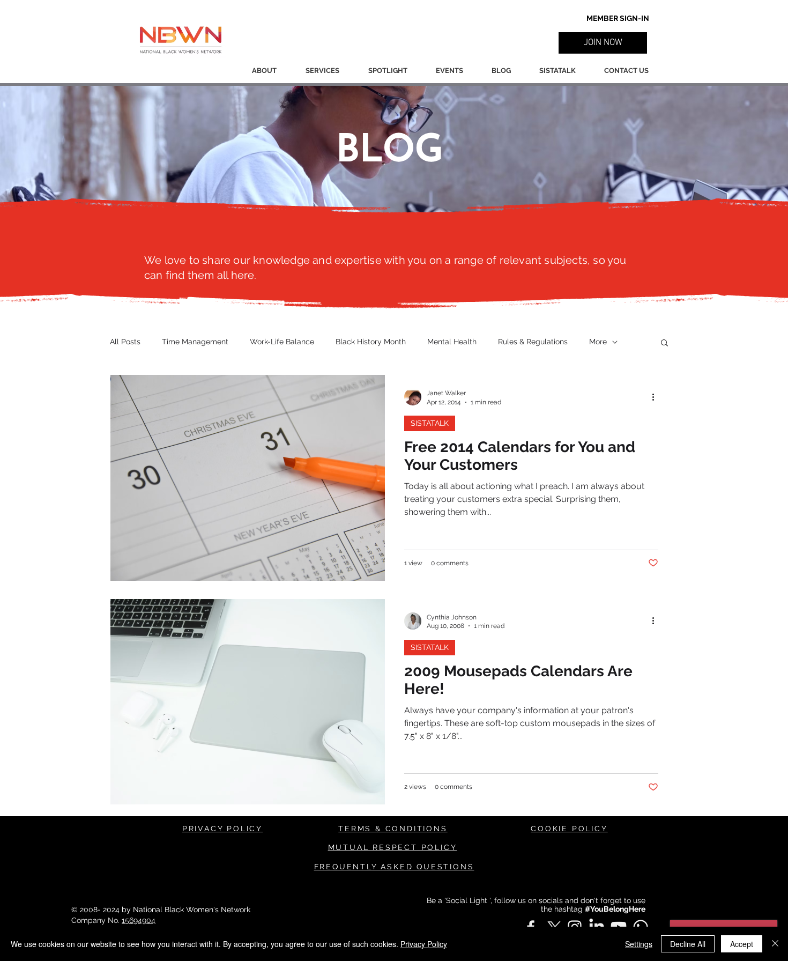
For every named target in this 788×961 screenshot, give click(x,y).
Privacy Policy (423, 943)
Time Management (195, 341)
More (598, 341)
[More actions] (656, 396)
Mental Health (452, 341)
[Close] (775, 943)
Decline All (687, 943)
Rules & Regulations (533, 341)
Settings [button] (638, 943)
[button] (603, 43)
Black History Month (371, 341)
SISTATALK (430, 423)
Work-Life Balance (282, 341)
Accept (741, 943)
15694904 (138, 920)
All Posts (125, 341)
